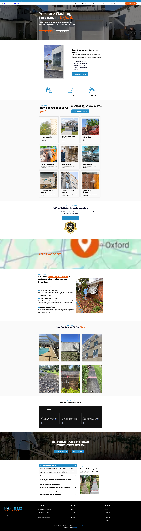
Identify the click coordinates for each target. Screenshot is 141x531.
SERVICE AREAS (94, 3)
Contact (73, 517)
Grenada (107, 520)
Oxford (107, 509)
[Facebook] (10, 515)
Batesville (108, 517)
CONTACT (113, 3)
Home (73, 509)
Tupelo (107, 514)
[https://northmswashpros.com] (10, 3)
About (73, 514)
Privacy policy (84, 525)
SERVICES (83, 3)
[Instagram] (4, 515)
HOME (74, 3)
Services (73, 512)
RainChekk (75, 527)
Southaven (108, 512)
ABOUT (104, 3)
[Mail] (7, 515)
